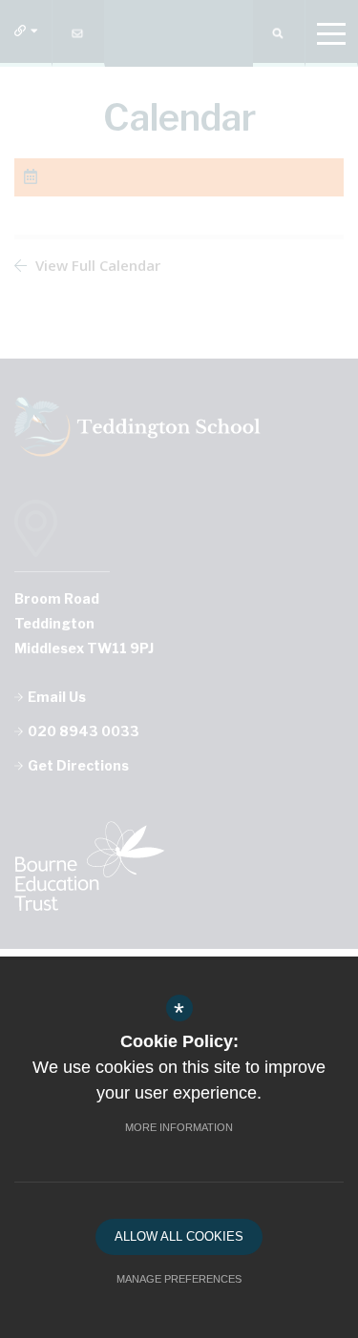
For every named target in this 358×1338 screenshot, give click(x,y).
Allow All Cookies (179, 1236)
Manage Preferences (179, 1279)
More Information (179, 1127)
